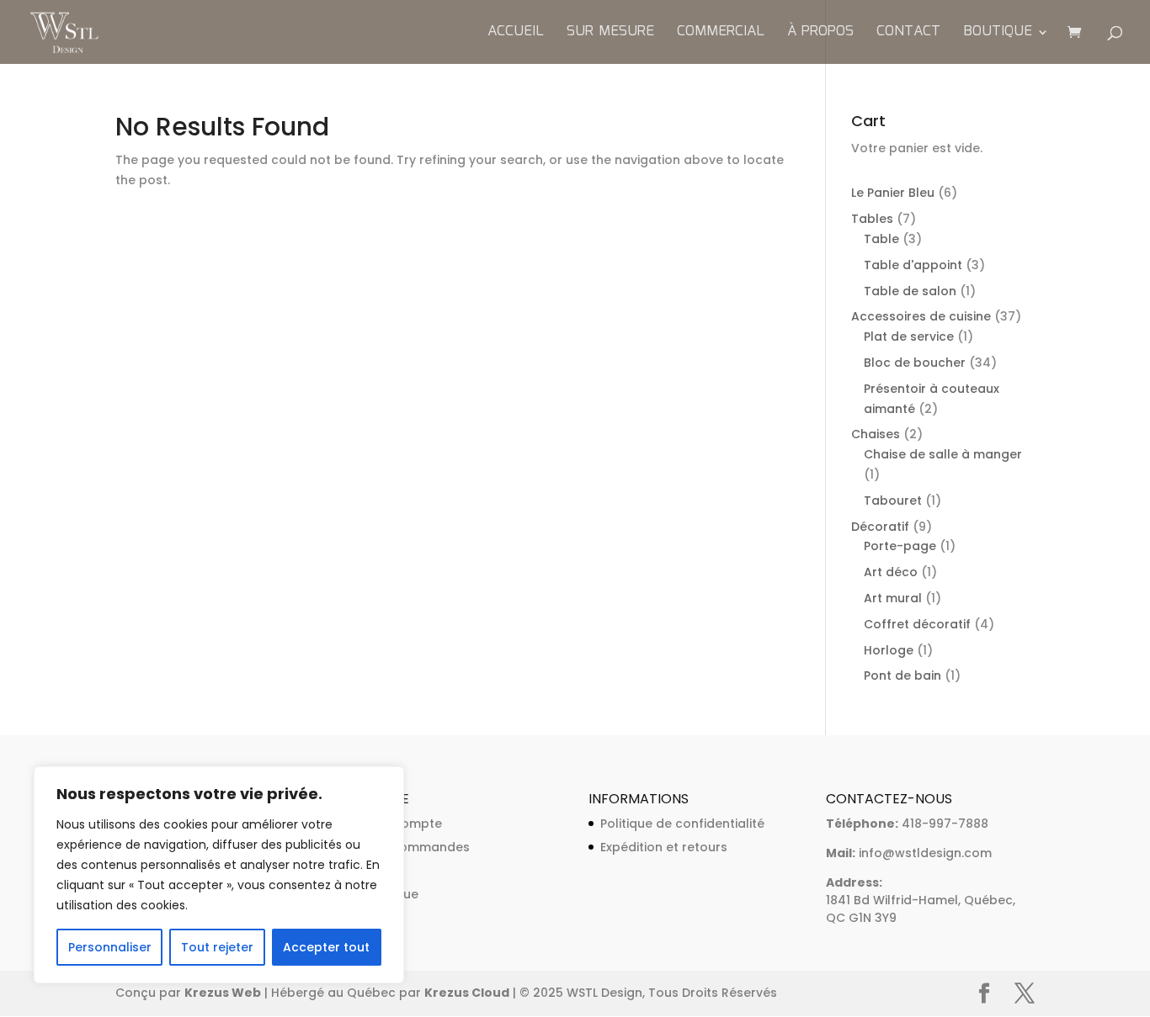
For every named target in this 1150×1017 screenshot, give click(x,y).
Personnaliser (110, 947)
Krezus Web (222, 992)
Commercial (720, 34)
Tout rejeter (217, 947)
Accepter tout (326, 947)
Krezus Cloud (466, 992)
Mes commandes (417, 847)
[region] (219, 874)
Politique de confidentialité (682, 823)
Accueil (515, 34)
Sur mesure (610, 34)
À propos (820, 34)
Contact (908, 34)
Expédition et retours (663, 847)
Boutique (997, 34)
